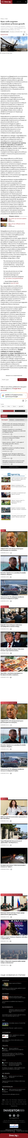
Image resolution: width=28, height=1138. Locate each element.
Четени (11, 420)
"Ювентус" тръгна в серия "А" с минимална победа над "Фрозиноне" (18, 502)
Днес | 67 (19, 1)
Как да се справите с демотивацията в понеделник (16, 1049)
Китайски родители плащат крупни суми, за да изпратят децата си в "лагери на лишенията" (18, 479)
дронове (21, 406)
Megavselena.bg (14, 1105)
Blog (10, 1103)
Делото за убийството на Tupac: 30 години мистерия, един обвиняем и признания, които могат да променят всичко (13, 1054)
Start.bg (13, 1103)
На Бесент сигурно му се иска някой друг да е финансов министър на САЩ (17, 1011)
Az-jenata (6, 1073)
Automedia (6, 1032)
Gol (3, 1020)
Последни (4, 420)
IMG (3, 1099)
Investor (5, 980)
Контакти (15, 1120)
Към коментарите (20, 410)
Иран (3, 406)
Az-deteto (7, 1103)
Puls (4, 1060)
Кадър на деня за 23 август (15, 983)
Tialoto (5, 1045)
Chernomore (18, 1103)
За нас (5, 1120)
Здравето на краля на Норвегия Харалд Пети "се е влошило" (13, 448)
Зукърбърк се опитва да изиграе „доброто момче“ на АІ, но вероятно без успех (14, 989)
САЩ (8, 406)
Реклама (21, 1120)
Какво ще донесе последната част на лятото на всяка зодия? (17, 1090)
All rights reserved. (12, 1130)
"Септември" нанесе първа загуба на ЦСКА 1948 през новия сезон (18, 516)
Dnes (10, 1099)
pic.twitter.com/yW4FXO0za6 (14, 278)
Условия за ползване (19, 1122)
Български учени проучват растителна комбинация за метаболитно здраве (15, 1064)
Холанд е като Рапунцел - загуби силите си (12, 1028)
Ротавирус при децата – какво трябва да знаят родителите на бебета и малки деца (13, 1068)
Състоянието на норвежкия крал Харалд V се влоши (18, 493)
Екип (9, 1120)
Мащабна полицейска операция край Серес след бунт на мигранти (18, 508)
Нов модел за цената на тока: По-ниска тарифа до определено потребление (13, 461)
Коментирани (20, 420)
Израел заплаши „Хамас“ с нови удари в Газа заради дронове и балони (13, 443)
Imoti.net (24, 1101)
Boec (26, 1103)
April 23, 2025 (14, 283)
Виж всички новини (14, 467)
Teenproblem (7, 1086)
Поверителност (7, 1122)
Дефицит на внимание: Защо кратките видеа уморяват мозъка (18, 486)
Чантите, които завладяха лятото (10, 1094)
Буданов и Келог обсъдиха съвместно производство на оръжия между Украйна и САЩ (13, 455)
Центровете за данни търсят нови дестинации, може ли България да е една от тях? (14, 1015)
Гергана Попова (4, 34)
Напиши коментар (8, 410)
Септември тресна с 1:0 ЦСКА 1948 (17, 1023)
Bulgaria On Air (21, 1099)
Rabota (2, 1103)
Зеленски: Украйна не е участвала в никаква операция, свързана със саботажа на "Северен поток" (14, 431)
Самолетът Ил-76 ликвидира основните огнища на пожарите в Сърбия (13, 437)
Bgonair (5, 994)
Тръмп (14, 406)
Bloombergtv (7, 1007)
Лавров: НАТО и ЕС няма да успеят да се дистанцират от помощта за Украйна (13, 424)
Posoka (22, 1103)
